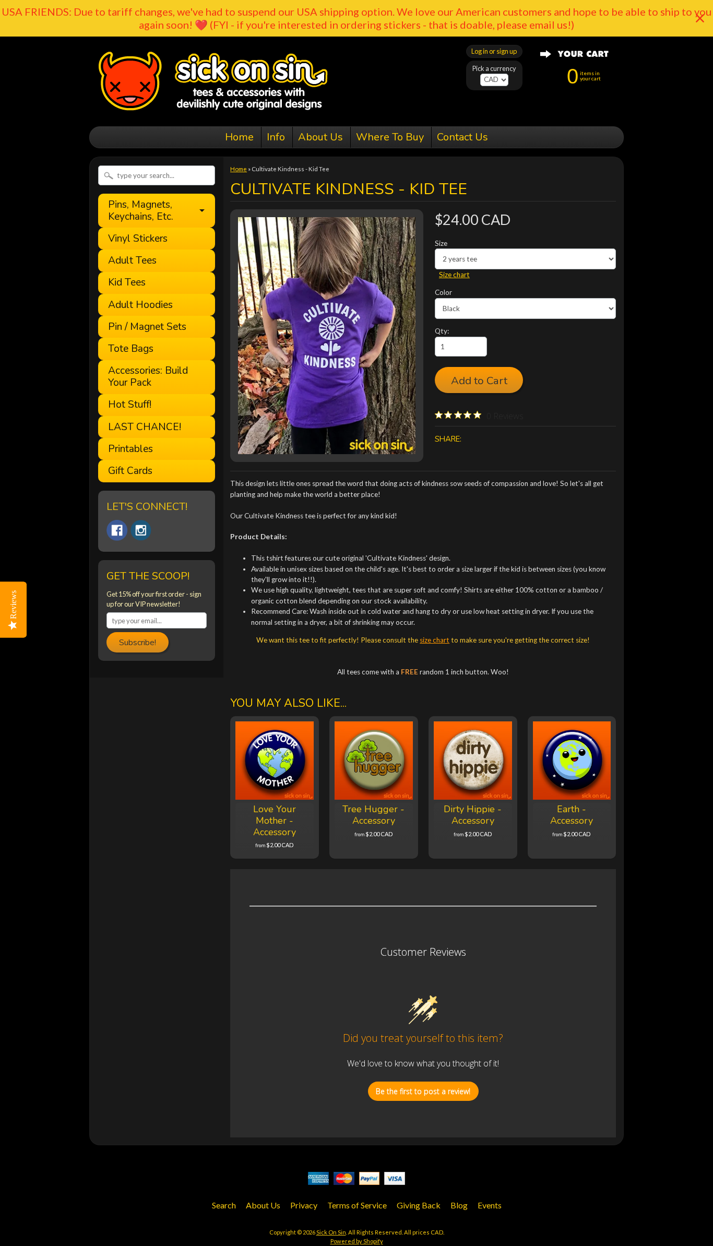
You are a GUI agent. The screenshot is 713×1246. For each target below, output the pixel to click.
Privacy (303, 1205)
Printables (130, 449)
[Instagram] (140, 530)
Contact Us (462, 137)
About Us (320, 137)
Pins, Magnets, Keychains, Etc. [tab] (140, 210)
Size (441, 243)
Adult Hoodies (140, 305)
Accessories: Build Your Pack (148, 377)
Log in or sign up (494, 51)
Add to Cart (479, 380)
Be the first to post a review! (423, 1091)
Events (490, 1205)
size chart (434, 640)
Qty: (442, 331)
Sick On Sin (331, 1232)
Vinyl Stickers (138, 239)
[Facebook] (116, 530)
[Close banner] (700, 18)
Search (224, 1205)
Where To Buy (390, 137)
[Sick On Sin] (213, 111)
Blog (459, 1205)
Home (239, 137)
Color (443, 292)
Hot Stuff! (129, 405)
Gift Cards (130, 471)
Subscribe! (137, 642)
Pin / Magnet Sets (147, 327)
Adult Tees (132, 261)
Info (276, 137)
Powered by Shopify (356, 1241)
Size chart (454, 274)
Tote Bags (130, 349)
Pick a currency (494, 69)
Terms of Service (357, 1205)
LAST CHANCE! (144, 427)
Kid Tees (127, 283)
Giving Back (419, 1205)
